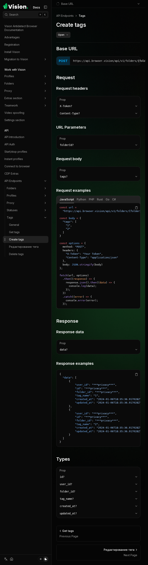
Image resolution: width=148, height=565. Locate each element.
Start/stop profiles (15, 151)
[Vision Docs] (36, 7)
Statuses (12, 210)
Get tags (14, 232)
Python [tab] (81, 199)
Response (67, 321)
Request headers (72, 88)
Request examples (73, 190)
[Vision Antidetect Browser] (15, 6)
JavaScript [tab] (67, 199)
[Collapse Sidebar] (45, 7)
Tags (10, 217)
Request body (69, 159)
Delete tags (16, 254)
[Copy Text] (136, 207)
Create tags (16, 239)
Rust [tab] (100, 199)
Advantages (12, 37)
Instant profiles (13, 159)
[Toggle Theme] (43, 559)
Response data (70, 332)
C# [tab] (114, 199)
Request (65, 77)
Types (63, 459)
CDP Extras (11, 173)
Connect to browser (17, 166)
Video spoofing (14, 112)
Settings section (14, 120)
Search (27, 14)
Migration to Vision (16, 59)
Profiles (9, 76)
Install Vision (12, 52)
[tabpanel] (98, 256)
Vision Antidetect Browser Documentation (20, 28)
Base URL (67, 48)
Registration (11, 44)
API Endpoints (13, 180)
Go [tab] (107, 199)
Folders (9, 83)
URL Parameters (71, 127)
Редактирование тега (24, 246)
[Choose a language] (6, 559)
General (14, 224)
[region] (98, 256)
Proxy (8, 90)
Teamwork (11, 105)
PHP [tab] (91, 199)
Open (61, 34)
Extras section (13, 98)
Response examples (75, 363)
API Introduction (14, 137)
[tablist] (98, 199)
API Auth (9, 144)
